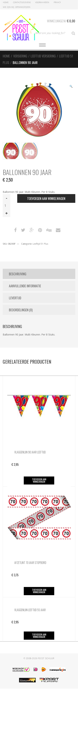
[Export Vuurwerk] (49, 680)
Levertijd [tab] (15, 297)
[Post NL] (44, 669)
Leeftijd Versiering (43, 56)
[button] (70, 86)
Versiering (20, 56)
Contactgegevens (22, 2)
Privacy (57, 2)
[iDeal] (35, 669)
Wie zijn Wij (8, 7)
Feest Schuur (46, 658)
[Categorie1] (57, 669)
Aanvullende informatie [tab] (25, 285)
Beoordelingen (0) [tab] (21, 309)
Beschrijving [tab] (17, 274)
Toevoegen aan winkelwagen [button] (39, 480)
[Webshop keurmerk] (21, 669)
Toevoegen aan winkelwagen (46, 198)
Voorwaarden (42, 2)
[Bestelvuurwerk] (27, 680)
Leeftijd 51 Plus (40, 243)
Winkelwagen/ (61, 21)
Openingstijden (22, 7)
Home (6, 2)
